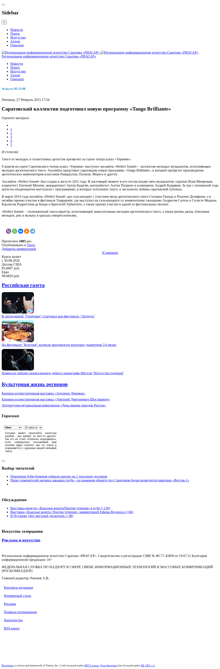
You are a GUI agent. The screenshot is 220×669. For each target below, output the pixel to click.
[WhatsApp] (14, 231)
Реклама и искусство (21, 540)
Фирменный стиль (17, 596)
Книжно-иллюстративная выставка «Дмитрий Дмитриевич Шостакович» (56, 399)
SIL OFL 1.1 (148, 665)
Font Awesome (108, 665)
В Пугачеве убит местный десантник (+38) (41, 516)
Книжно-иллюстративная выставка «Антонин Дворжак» (44, 393)
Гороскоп (17, 45)
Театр (31, 245)
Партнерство (13, 620)
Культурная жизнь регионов (35, 384)
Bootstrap (7, 665)
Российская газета (23, 285)
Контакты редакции (18, 587)
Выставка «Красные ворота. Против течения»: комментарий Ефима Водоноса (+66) (71, 512)
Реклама (10, 604)
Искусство (18, 37)
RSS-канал (12, 628)
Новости (16, 30)
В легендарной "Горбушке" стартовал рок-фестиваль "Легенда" (48, 316)
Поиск (15, 33)
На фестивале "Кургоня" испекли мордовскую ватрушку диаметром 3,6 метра (59, 345)
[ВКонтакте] (20, 231)
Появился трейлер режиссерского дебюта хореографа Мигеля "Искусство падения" (63, 373)
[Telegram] (32, 231)
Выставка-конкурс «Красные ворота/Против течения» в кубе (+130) (60, 508)
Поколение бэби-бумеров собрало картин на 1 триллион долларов (58, 476)
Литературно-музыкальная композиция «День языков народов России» (54, 405)
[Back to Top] (3, 461)
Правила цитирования (20, 612)
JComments (110, 253)
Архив (15, 41)
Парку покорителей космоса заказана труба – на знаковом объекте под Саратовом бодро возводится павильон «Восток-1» (99, 480)
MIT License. (92, 665)
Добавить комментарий (19, 249)
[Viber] (8, 231)
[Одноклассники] (26, 231)
